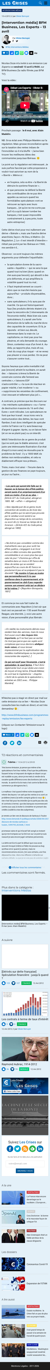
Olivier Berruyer (23, 38)
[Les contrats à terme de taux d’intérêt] (25, 1004)
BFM (8, 47)
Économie (32, 1326)
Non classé (33, 1345)
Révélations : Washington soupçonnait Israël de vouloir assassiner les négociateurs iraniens (37, 1352)
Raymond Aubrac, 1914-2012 (19, 1064)
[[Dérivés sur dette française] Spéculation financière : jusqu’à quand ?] (25, 956)
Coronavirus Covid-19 (37, 1264)
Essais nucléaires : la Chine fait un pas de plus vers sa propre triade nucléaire (37, 1314)
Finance (26, 983)
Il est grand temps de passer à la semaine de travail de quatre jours (36, 1333)
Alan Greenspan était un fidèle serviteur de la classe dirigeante (37, 1238)
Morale (24, 1069)
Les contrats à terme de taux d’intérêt (25, 1019)
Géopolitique (33, 1192)
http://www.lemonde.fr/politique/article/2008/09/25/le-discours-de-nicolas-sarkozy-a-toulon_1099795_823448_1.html (26, 822)
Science (31, 1211)
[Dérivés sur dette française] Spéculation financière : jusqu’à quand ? (25, 975)
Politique (32, 1231)
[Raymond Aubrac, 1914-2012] (25, 1049)
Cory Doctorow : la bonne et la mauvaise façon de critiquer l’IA (37, 1219)
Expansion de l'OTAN (37, 1283)
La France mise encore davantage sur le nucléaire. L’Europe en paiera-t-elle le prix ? (36, 1199)
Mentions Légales (19, 1366)
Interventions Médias (12, 10)
